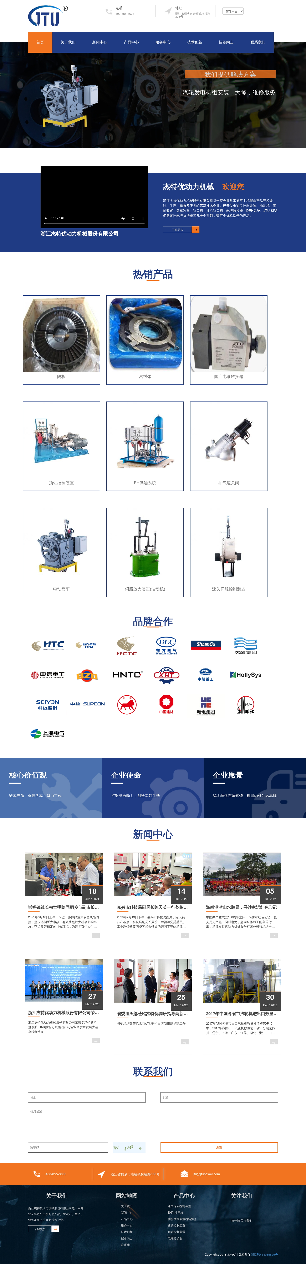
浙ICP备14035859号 (264, 1254)
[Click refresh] (129, 1147)
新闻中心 (99, 42)
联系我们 (257, 42)
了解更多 (177, 229)
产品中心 (131, 42)
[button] (7, 96)
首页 (40, 42)
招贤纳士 (226, 42)
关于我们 (68, 42)
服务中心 (162, 42)
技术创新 (194, 42)
